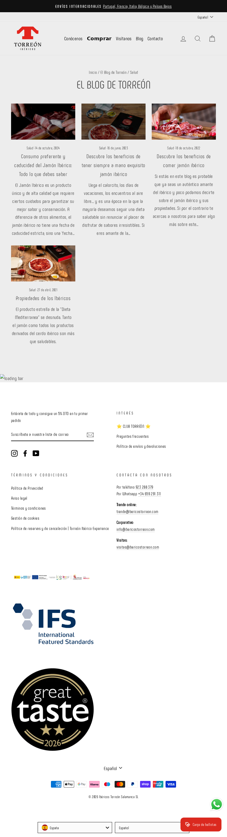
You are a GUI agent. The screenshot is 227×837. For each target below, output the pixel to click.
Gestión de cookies (25, 518)
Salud (30, 148)
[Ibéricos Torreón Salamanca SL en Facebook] (25, 453)
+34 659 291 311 (149, 493)
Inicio (93, 72)
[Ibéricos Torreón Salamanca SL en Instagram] (14, 453)
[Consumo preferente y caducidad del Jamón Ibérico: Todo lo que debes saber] (43, 122)
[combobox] (75, 827)
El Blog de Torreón (113, 72)
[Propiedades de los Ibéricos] (43, 263)
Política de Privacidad (27, 488)
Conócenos (73, 38)
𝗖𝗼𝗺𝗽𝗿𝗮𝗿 (99, 38)
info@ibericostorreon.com (136, 529)
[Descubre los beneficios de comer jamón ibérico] (184, 122)
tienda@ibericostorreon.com (137, 511)
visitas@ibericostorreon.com (138, 546)
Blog (139, 38)
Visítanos (124, 38)
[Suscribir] (90, 435)
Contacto (155, 38)
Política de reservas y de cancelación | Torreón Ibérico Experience (60, 528)
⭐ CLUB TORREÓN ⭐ (134, 426)
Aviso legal (19, 498)
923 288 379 (144, 486)
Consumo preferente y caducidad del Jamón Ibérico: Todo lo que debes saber (43, 165)
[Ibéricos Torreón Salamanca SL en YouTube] (36, 453)
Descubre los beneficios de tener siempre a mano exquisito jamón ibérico (113, 165)
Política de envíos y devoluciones (141, 446)
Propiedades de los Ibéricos (43, 298)
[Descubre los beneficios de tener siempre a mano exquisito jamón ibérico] (113, 122)
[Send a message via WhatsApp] (216, 804)
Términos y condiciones (28, 508)
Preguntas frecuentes (133, 436)
